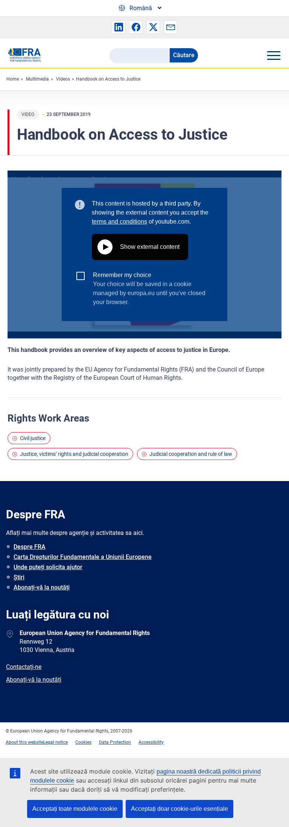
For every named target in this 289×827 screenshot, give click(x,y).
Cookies (83, 742)
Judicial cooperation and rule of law (190, 454)
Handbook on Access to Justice (108, 79)
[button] (118, 27)
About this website (24, 742)
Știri (19, 577)
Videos (63, 79)
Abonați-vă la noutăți (42, 587)
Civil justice (33, 438)
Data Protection (115, 742)
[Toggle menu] (273, 55)
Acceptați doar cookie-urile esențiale (179, 809)
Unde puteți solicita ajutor (48, 567)
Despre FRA (30, 546)
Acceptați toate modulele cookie (74, 809)
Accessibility (151, 742)
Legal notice (55, 742)
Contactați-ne (23, 666)
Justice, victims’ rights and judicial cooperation (74, 454)
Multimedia (37, 79)
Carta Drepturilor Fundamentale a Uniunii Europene (83, 556)
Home (12, 79)
